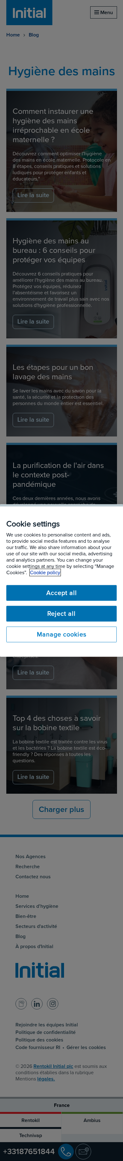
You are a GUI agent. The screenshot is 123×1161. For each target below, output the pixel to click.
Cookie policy (45, 572)
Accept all (61, 593)
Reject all (61, 614)
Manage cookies (61, 634)
